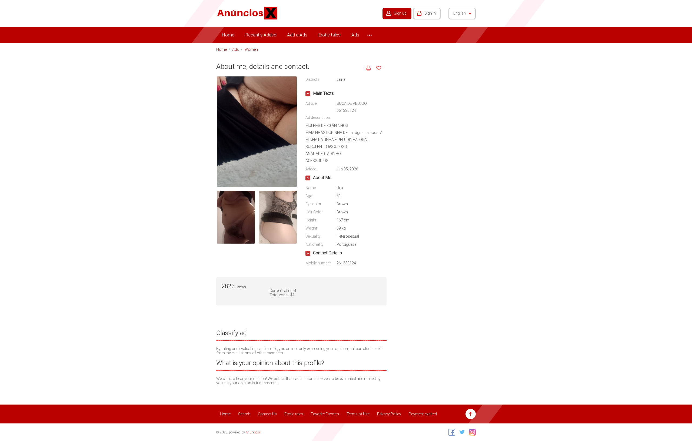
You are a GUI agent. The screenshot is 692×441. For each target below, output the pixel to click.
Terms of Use (358, 414)
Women (251, 49)
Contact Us (267, 414)
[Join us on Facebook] (450, 432)
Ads (355, 35)
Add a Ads (297, 35)
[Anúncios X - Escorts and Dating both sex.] (247, 13)
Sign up (400, 13)
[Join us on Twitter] (460, 432)
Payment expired (423, 414)
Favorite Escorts (325, 414)
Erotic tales (329, 35)
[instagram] (471, 432)
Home (228, 35)
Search (244, 414)
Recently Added (260, 35)
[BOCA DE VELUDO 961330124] (256, 131)
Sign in (430, 13)
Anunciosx (253, 432)
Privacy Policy (389, 414)
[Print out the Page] (368, 68)
